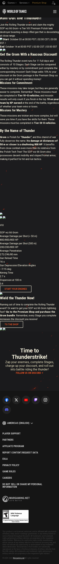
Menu (55, 12)
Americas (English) (18, 423)
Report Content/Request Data (20, 452)
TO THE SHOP (12, 324)
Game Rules (9, 471)
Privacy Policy (10, 465)
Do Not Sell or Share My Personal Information (22, 485)
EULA (5, 459)
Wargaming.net (18, 558)
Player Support (11, 433)
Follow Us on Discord (28, 372)
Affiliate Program (13, 446)
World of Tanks (14, 12)
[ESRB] (15, 516)
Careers (7, 478)
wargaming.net (16, 499)
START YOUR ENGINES (16, 289)
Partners (7, 439)
